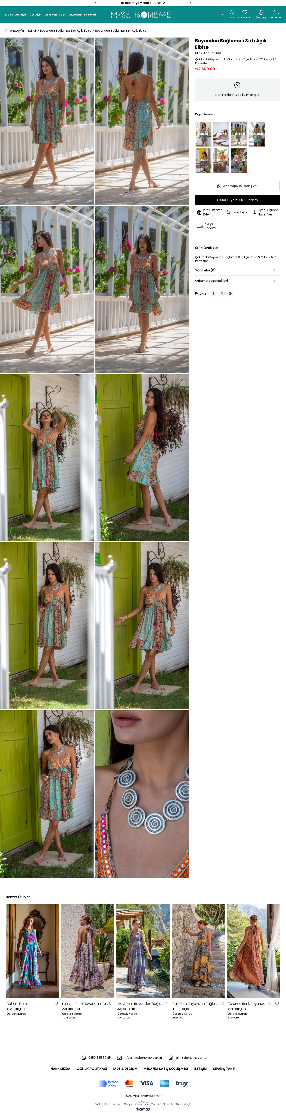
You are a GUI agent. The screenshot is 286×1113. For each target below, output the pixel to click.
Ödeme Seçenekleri (211, 281)
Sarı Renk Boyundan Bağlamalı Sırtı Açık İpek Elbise (196, 1003)
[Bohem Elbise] (32, 951)
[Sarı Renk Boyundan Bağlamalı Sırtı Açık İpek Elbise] (198, 951)
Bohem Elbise (17, 1003)
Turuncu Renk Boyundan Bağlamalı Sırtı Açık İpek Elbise (251, 1003)
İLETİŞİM (200, 1068)
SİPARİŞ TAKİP (224, 1068)
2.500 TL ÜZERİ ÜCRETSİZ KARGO (143, 3)
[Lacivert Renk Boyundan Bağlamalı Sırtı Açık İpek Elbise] (87, 951)
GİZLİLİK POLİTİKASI (92, 1068)
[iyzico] (143, 1083)
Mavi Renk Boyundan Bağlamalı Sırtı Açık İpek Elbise (140, 1003)
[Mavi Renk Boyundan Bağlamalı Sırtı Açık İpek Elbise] (143, 951)
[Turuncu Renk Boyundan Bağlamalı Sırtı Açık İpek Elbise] (253, 951)
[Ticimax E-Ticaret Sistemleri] (143, 1110)
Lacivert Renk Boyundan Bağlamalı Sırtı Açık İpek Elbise (85, 1003)
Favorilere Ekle (56, 1003)
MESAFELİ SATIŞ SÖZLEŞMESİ (166, 1068)
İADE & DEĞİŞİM (125, 1068)
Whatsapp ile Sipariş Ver (240, 186)
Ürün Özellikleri (207, 248)
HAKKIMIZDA (60, 1068)
